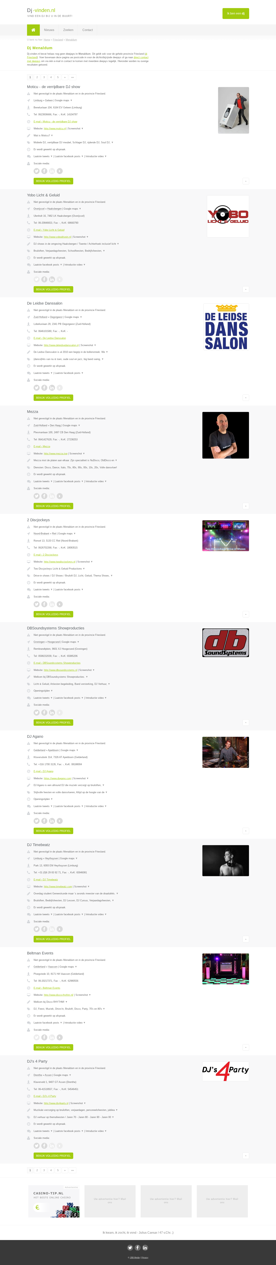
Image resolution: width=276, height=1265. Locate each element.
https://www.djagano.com (57, 778)
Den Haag (55, 425)
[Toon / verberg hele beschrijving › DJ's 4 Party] (91, 1110)
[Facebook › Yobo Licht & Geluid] (44, 279)
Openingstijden (43, 690)
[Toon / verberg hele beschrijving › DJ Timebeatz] (91, 893)
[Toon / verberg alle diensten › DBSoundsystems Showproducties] (91, 684)
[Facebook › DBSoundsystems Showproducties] (44, 713)
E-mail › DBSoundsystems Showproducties (57, 663)
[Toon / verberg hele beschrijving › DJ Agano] (91, 785)
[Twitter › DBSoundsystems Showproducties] (37, 713)
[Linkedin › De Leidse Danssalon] (52, 388)
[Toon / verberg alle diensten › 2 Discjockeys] (91, 576)
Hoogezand (54, 641)
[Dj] (33, 30)
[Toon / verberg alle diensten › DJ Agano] (91, 792)
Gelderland (39, 750)
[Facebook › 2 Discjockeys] (44, 604)
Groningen (39, 641)
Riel (54, 533)
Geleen (49, 100)
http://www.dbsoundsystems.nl (60, 670)
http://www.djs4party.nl (56, 1103)
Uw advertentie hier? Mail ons (110, 1201)
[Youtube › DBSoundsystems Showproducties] (60, 713)
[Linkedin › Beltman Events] (52, 1037)
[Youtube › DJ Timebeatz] (60, 929)
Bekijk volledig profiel (53, 181)
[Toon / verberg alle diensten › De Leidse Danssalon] (91, 359)
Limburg (38, 100)
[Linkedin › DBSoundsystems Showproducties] (52, 713)
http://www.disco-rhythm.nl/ (58, 994)
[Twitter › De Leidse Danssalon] (37, 388)
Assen (48, 1075)
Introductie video (96, 156)
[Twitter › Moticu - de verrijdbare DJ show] (37, 171)
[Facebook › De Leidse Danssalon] (44, 388)
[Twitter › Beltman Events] (37, 1037)
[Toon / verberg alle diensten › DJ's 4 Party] (91, 1117)
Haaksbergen (54, 208)
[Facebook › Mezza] (44, 496)
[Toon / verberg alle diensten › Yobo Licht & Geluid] (91, 251)
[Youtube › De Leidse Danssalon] (60, 388)
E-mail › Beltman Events (47, 988)
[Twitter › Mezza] (37, 496)
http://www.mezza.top (55, 453)
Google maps (63, 100)
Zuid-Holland (40, 317)
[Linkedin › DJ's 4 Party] (52, 1146)
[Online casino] (56, 1202)
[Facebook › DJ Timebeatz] (44, 929)
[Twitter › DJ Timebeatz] (37, 929)
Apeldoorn (53, 750)
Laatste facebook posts (69, 156)
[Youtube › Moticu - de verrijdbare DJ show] (60, 171)
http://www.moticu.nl (55, 128)
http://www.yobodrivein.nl (57, 236)
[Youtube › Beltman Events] (60, 1037)
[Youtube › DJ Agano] (60, 821)
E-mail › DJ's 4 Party (45, 1096)
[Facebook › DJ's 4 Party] (44, 1146)
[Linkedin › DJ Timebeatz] (52, 929)
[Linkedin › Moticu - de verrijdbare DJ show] (52, 171)
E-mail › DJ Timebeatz (46, 879)
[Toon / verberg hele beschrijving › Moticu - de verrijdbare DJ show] (91, 135)
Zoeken (68, 30)
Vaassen (52, 966)
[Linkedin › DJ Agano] (52, 821)
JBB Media (135, 1257)
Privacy (144, 1257)
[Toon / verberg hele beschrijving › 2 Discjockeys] (91, 569)
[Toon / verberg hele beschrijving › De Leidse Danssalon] (91, 352)
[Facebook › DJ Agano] (44, 821)
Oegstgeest (56, 317)
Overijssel (39, 208)
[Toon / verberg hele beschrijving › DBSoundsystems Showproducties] (91, 677)
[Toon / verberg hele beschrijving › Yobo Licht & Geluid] (91, 244)
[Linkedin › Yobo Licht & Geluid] (52, 279)
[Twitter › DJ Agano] (37, 821)
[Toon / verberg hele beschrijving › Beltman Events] (91, 1002)
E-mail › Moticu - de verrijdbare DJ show (55, 121)
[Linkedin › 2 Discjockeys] (52, 604)
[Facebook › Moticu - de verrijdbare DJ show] (44, 171)
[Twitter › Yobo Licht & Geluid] (37, 279)
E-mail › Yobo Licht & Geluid (49, 230)
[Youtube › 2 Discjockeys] (60, 604)
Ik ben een (235, 13)
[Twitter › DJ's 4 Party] (37, 1146)
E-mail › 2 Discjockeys (46, 554)
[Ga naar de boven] (246, 181)
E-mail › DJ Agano (43, 771)
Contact (87, 30)
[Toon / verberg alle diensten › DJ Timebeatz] (91, 900)
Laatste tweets (43, 156)
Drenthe (38, 1075)
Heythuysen (51, 858)
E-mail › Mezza (42, 446)
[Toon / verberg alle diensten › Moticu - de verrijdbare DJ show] (91, 142)
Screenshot (76, 128)
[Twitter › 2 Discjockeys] (37, 604)
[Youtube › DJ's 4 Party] (60, 1146)
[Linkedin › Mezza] (52, 496)
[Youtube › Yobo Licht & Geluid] (60, 279)
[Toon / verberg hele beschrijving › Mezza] (91, 460)
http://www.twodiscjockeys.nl (59, 561)
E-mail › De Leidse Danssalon (50, 338)
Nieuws (49, 30)
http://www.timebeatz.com (58, 886)
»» (72, 77)
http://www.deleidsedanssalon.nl (61, 345)
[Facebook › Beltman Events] (44, 1037)
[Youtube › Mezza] (60, 496)
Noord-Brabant (41, 533)
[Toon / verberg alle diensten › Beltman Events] (91, 1009)
